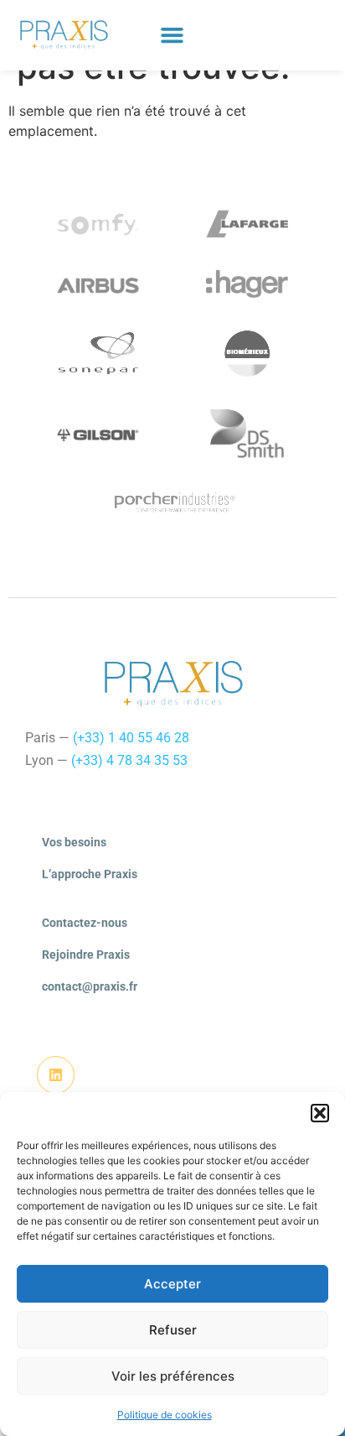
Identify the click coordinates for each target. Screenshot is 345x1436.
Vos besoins (74, 842)
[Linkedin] (56, 1075)
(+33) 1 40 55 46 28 (131, 738)
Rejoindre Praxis (86, 954)
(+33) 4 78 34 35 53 (129, 760)
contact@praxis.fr (89, 986)
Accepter (172, 1284)
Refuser (173, 1330)
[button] (320, 1113)
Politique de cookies (164, 1414)
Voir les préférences (172, 1376)
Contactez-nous (84, 922)
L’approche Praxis (89, 874)
